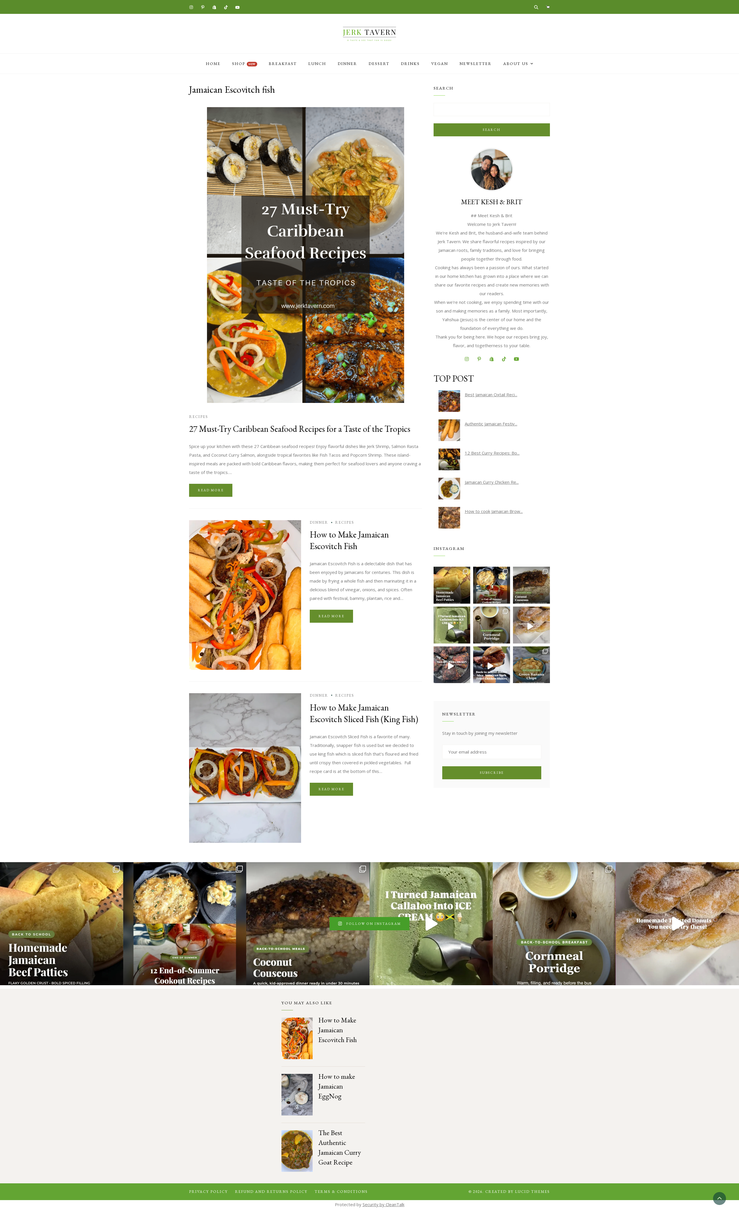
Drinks (410, 63)
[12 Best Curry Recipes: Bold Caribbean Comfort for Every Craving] (449, 459)
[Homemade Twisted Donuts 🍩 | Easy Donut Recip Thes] (531, 625)
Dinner (347, 63)
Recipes (198, 416)
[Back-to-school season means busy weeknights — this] (531, 585)
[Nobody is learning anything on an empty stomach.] (491, 625)
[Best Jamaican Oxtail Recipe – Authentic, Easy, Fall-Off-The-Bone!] (449, 401)
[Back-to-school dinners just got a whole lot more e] (491, 664)
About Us (515, 63)
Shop (243, 63)
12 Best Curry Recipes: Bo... (492, 453)
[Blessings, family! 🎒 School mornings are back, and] (452, 585)
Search (492, 129)
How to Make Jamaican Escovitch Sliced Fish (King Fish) (364, 713)
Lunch (317, 63)
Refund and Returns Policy (271, 1191)
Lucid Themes (532, 1191)
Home (213, 63)
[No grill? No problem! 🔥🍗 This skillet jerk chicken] (452, 664)
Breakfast (283, 63)
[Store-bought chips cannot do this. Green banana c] (531, 664)
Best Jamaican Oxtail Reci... (491, 394)
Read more (211, 490)
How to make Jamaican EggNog (336, 1086)
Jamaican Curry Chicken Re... (492, 482)
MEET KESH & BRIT (491, 201)
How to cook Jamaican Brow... (494, 511)
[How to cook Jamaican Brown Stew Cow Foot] (449, 518)
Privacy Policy (208, 1191)
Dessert (379, 63)
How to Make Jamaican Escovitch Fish (349, 540)
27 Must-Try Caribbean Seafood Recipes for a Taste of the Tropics (299, 428)
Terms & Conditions (341, 1191)
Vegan (439, 63)
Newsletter (476, 63)
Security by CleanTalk (383, 1204)
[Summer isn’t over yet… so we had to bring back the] (452, 625)
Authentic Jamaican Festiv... (491, 424)
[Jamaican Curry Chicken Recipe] (449, 488)
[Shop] (548, 6)
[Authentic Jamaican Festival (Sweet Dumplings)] (449, 430)
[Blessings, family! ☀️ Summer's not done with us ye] (491, 585)
